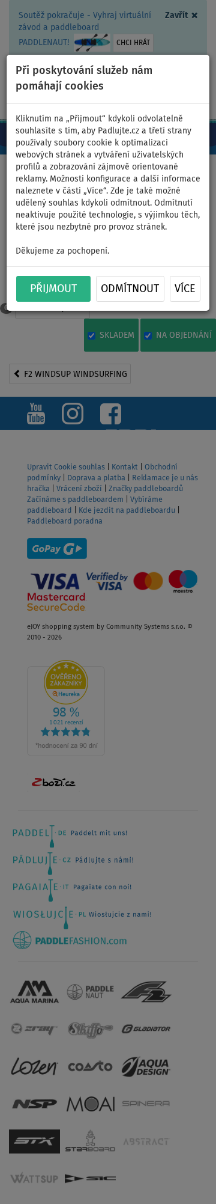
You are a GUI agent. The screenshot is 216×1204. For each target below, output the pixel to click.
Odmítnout (130, 289)
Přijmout (53, 289)
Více (185, 289)
